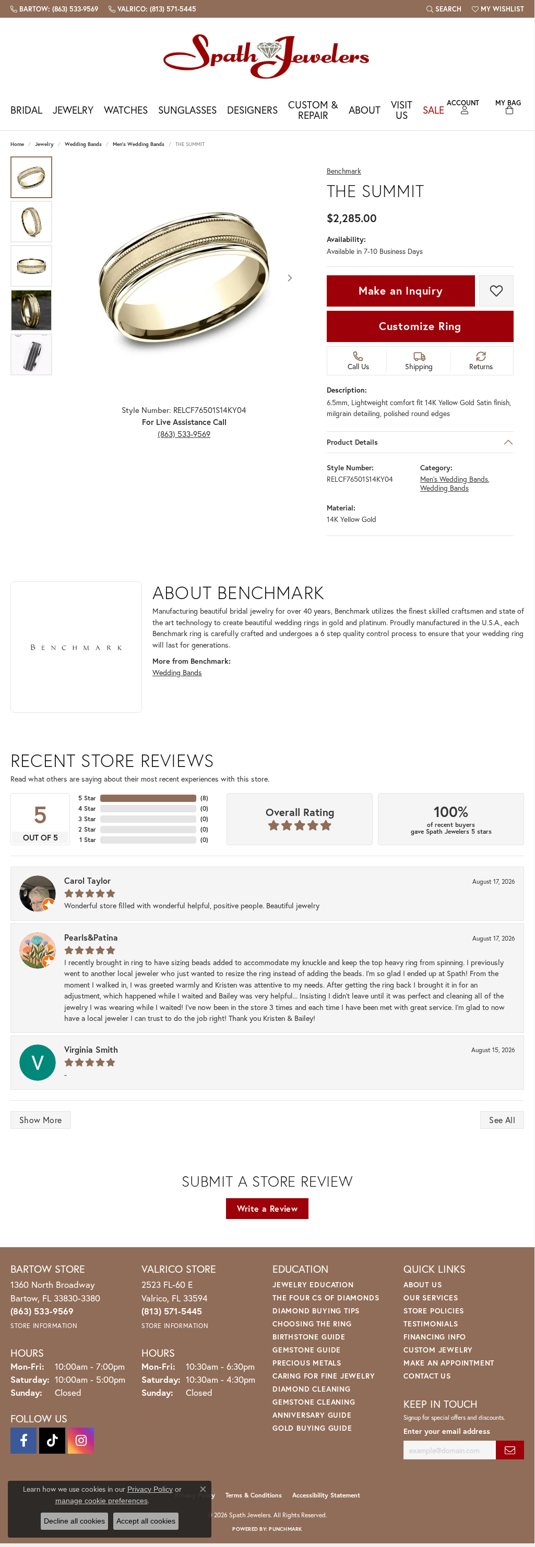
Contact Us (427, 1376)
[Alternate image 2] (31, 221)
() (204, 798)
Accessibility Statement (326, 1495)
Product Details (352, 442)
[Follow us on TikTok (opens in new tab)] (52, 1441)
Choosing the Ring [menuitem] (312, 1324)
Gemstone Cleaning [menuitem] (313, 1402)
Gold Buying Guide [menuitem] (312, 1428)
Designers (252, 109)
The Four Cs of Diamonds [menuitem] (325, 1297)
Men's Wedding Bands (138, 144)
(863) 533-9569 (184, 434)
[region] (184, 277)
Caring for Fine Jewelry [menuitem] (323, 1376)
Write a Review (267, 1208)
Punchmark (285, 1529)
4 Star (87, 808)
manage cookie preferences (101, 1500)
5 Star (87, 798)
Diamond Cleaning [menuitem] (311, 1389)
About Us (422, 1284)
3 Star (87, 819)
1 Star (87, 840)
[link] (54, 9)
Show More (40, 1119)
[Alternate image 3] (31, 266)
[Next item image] (290, 277)
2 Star (87, 829)
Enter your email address (446, 1431)
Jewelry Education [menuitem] (313, 1284)
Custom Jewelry (438, 1350)
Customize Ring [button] (420, 326)
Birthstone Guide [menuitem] (309, 1337)
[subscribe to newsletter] (510, 1450)
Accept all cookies (145, 1521)
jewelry (44, 144)
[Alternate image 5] (31, 354)
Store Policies (433, 1310)
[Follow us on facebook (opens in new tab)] (23, 1441)
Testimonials (430, 1324)
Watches (126, 109)
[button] (443, 9)
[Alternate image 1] (31, 177)
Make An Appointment (448, 1363)
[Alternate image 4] (31, 310)
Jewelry (73, 109)
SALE (433, 109)
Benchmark (344, 171)
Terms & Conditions (253, 1495)
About (365, 109)
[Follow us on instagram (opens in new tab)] (81, 1441)
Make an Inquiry (401, 290)
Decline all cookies (74, 1521)
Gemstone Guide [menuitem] (306, 1350)
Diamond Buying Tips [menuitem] (316, 1310)
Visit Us (401, 109)
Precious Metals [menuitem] (306, 1363)
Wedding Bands (83, 144)
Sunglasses (187, 109)
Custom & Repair (313, 109)
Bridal (26, 109)
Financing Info (434, 1337)
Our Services (430, 1297)
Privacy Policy (150, 1489)
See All (502, 1119)
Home (17, 144)
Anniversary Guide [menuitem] (312, 1415)
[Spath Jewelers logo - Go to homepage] (267, 56)
